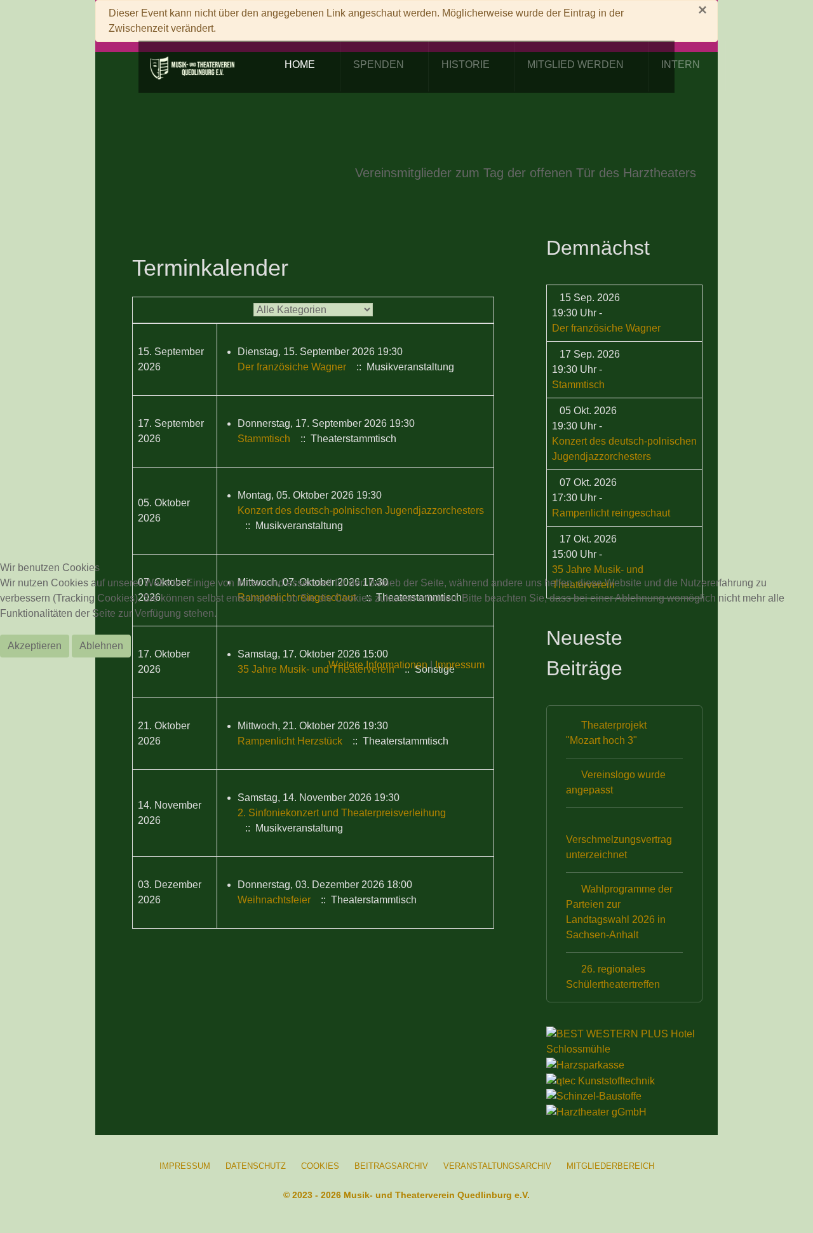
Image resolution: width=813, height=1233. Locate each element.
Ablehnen (101, 645)
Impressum (460, 664)
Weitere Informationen (377, 664)
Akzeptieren (35, 645)
